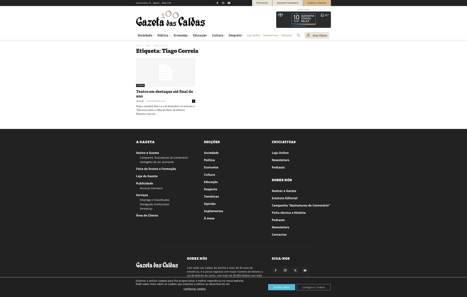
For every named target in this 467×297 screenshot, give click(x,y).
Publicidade (144, 183)
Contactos (279, 235)
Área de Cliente (147, 215)
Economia (211, 167)
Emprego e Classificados (154, 200)
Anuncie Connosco (151, 188)
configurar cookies (195, 288)
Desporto (210, 189)
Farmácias (146, 208)
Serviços (142, 195)
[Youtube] (229, 3)
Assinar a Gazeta (284, 191)
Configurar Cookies (313, 287)
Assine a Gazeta (147, 153)
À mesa (209, 218)
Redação (140, 101)
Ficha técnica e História (289, 213)
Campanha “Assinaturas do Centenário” (164, 157)
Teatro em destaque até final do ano (164, 94)
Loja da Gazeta (147, 176)
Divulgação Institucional (154, 204)
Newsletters (280, 160)
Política (209, 160)
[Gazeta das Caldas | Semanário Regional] (170, 18)
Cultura (140, 85)
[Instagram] (223, 3)
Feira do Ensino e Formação (156, 169)
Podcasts (278, 167)
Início (138, 45)
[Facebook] (217, 3)
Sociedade (211, 153)
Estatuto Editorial (285, 198)
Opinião (210, 204)
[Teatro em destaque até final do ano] (165, 72)
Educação (211, 182)
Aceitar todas (282, 287)
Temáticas (211, 196)
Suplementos (213, 211)
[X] (295, 270)
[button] (298, 35)
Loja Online (280, 153)
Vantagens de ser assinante (157, 162)
